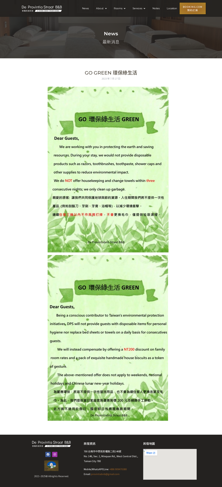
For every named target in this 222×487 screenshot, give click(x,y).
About (100, 8)
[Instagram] (54, 454)
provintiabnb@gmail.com (105, 474)
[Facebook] (48, 454)
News (85, 8)
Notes (156, 8)
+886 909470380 (118, 469)
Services (137, 8)
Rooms (118, 8)
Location (172, 8)
